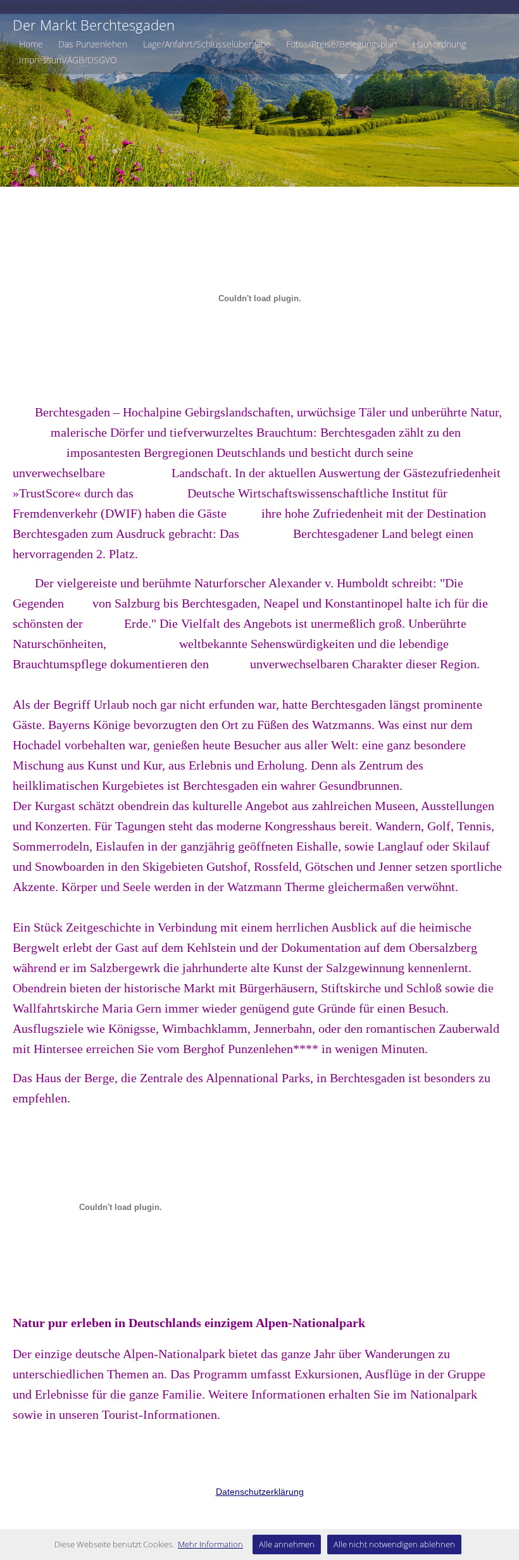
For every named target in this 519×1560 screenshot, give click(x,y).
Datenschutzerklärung (260, 1492)
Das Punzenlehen (92, 44)
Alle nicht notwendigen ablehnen (394, 1544)
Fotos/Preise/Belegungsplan (341, 44)
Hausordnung (439, 44)
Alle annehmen (287, 1544)
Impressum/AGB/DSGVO (68, 60)
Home (31, 44)
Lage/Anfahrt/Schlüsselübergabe (207, 44)
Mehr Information (210, 1544)
